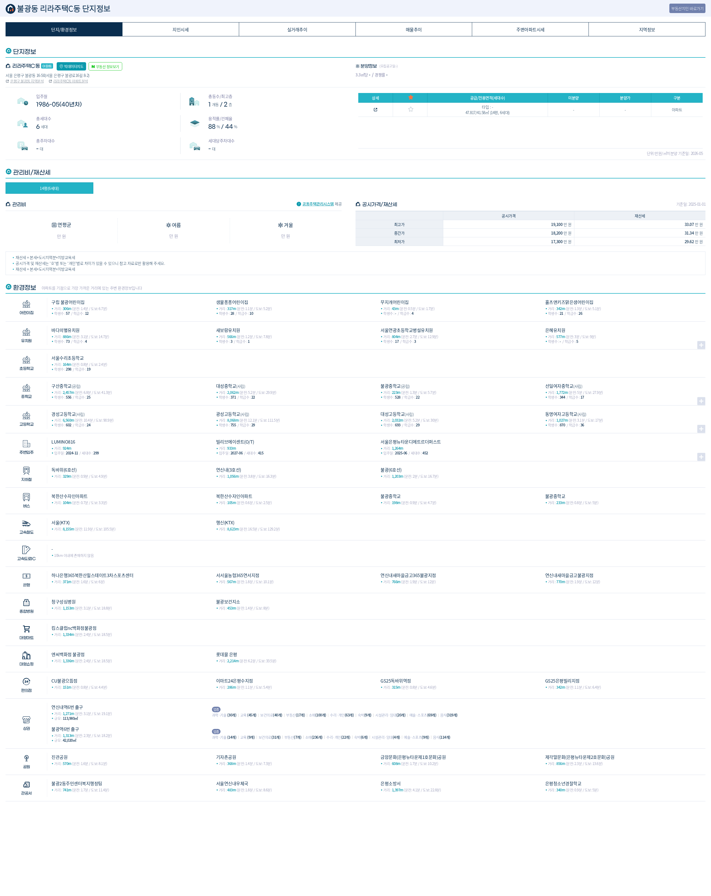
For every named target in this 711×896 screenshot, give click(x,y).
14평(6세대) (49, 188)
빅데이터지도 (73, 66)
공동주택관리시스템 (318, 204)
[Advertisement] (355, 840)
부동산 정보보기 (107, 66)
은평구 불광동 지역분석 (27, 81)
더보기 (701, 345)
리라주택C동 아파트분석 (70, 81)
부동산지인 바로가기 (687, 8)
